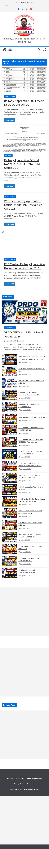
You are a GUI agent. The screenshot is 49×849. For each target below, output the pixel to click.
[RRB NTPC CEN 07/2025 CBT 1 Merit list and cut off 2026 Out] (9, 466)
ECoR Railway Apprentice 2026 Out (31, 417)
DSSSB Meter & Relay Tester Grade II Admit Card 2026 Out (31, 500)
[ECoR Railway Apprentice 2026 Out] (9, 419)
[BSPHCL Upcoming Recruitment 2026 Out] (9, 489)
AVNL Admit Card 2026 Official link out (31, 370)
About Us (20, 778)
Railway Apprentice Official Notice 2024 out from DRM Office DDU (22, 164)
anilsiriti (21, 341)
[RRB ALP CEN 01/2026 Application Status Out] (9, 549)
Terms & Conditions (34, 778)
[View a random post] (44, 49)
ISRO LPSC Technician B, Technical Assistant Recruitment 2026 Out (31, 358)
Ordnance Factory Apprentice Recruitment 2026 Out (29, 535)
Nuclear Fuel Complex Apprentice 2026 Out (31, 382)
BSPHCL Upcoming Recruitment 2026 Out (30, 488)
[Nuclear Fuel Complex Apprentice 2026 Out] (9, 383)
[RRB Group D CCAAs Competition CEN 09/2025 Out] (9, 430)
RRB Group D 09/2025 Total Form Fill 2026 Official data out (30, 441)
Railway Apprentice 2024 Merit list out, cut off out (24, 102)
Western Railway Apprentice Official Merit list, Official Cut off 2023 (23, 204)
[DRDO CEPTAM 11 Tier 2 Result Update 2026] (24, 312)
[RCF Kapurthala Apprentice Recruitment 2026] (9, 561)
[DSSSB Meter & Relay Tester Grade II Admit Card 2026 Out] (9, 501)
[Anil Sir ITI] (4, 49)
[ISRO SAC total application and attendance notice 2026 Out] (9, 513)
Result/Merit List (10, 96)
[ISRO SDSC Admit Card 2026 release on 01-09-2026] (9, 478)
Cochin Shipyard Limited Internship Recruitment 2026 (29, 393)
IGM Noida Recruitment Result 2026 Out (30, 524)
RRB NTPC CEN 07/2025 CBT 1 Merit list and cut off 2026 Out (29, 464)
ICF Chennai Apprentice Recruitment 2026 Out (27, 571)
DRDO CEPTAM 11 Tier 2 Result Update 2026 (24, 334)
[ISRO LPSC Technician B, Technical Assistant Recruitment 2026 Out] (9, 359)
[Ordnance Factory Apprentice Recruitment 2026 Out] (9, 537)
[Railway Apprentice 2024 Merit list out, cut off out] (24, 79)
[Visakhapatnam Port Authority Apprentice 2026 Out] (9, 454)
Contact (10, 778)
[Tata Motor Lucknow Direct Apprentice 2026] (9, 407)
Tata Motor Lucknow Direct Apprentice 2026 (28, 405)
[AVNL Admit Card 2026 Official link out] (9, 371)
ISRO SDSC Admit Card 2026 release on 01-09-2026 (29, 476)
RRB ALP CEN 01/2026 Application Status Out (31, 547)
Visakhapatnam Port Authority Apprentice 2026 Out (30, 452)
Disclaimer (31, 784)
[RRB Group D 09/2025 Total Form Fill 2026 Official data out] (9, 442)
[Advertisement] (24, 611)
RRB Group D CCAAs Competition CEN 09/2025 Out (31, 429)
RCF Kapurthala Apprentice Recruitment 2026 (28, 559)
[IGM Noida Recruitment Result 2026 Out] (9, 525)
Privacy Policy (19, 784)
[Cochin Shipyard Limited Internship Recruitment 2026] (9, 395)
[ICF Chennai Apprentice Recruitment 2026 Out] (9, 573)
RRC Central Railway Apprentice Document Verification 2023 (24, 266)
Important (8, 155)
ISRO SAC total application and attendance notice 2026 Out (30, 512)
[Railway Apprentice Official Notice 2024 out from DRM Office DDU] (24, 139)
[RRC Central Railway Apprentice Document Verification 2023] (24, 243)
